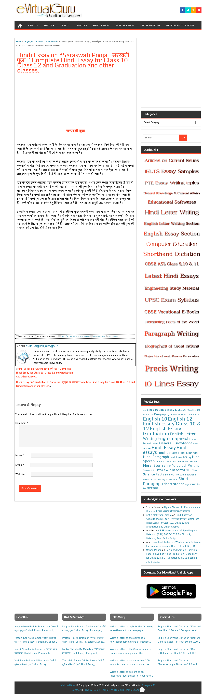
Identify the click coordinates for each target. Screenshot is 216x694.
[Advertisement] (75, 101)
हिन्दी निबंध (152, 488)
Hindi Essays (101, 25)
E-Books (82, 25)
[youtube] (198, 10)
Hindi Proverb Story (180, 457)
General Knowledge (175, 443)
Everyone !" (148, 685)
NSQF (168, 466)
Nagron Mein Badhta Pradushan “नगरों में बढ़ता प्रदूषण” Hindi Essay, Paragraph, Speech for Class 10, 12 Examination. (36, 628)
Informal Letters (163, 461)
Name (19, 455)
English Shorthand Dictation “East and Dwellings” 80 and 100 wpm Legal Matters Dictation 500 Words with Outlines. (179, 628)
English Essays (124, 25)
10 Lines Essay (164, 409)
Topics (48, 25)
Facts (193, 439)
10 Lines (148, 409)
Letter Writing (150, 25)
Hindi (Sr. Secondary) (46, 41)
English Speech (173, 438)
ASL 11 (149, 414)
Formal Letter (150, 443)
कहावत (193, 484)
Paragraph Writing (185, 465)
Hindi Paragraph (156, 457)
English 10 (155, 419)
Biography (161, 414)
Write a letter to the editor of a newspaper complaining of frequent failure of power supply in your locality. (129, 640)
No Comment (99, 336)
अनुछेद (187, 484)
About (32, 25)
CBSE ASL (65, 25)
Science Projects (174, 474)
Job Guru (177, 461)
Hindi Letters (168, 452)
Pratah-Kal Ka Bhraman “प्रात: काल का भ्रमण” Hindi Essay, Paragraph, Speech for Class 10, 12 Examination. (36, 640)
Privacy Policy (92, 690)
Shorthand (190, 474)
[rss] (193, 10)
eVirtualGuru (68, 685)
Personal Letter (149, 470)
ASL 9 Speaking (189, 410)
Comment (21, 423)
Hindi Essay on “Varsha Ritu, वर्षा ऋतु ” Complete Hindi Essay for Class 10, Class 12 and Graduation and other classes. (44, 372)
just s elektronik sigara (159, 515)
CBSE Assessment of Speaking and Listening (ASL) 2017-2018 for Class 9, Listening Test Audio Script (171, 534)
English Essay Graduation (162, 430)
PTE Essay (191, 470)
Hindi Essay (113, 336)
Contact (76, 690)
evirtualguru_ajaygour (42, 346)
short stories (174, 484)
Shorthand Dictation (180, 25)
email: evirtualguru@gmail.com (121, 690)
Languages (28, 41)
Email (19, 465)
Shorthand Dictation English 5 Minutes (160, 479)
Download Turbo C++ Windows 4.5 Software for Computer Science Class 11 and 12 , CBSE (173, 544)
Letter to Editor (189, 461)
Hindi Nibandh (188, 452)
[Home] (20, 25)
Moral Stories (154, 465)
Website (20, 474)
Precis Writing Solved (171, 470)
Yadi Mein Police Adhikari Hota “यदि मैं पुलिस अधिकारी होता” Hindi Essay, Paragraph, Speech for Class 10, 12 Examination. (35, 662)
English (195, 414)
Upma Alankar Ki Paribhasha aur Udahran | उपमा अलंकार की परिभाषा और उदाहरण (173, 509)
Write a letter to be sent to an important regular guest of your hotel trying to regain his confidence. (131, 674)
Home (18, 41)
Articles (178, 410)
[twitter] (188, 10)
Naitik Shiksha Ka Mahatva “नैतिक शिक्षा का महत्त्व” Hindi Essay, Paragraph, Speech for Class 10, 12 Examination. (36, 651)
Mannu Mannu (153, 550)
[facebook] (182, 10)
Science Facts (153, 474)
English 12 (180, 419)
